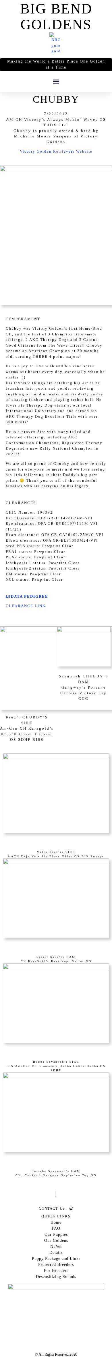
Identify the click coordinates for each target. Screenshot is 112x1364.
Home (56, 1222)
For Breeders (56, 1270)
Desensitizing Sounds (56, 1276)
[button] (56, 81)
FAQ (56, 1228)
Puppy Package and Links (56, 1258)
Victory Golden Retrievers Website (56, 151)
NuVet (56, 1246)
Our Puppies (56, 1234)
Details (56, 1252)
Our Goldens (56, 1240)
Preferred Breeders (56, 1264)
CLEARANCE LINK (26, 606)
